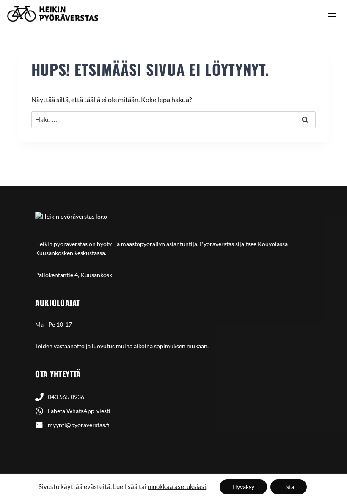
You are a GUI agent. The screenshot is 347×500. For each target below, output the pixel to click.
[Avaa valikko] (331, 13)
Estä (288, 486)
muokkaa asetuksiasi (177, 486)
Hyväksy (243, 486)
